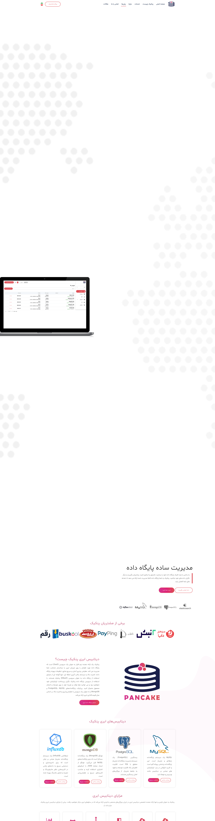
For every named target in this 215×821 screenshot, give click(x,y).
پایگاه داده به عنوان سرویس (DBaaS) (76, 678)
